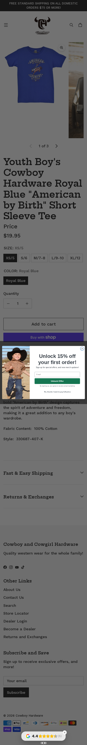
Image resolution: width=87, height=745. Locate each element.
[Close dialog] (82, 348)
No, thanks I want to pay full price (57, 392)
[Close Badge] (65, 732)
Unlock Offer (57, 381)
